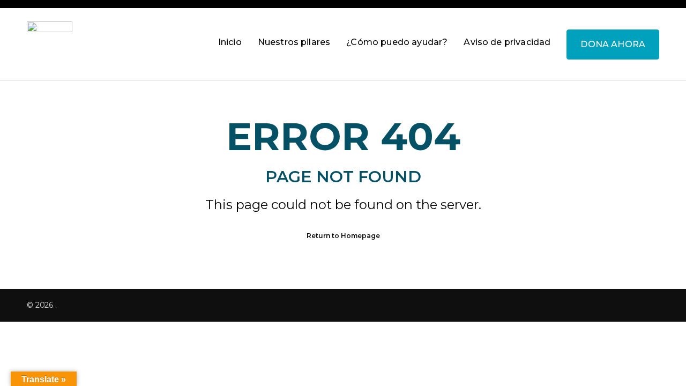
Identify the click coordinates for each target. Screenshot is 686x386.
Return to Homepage (343, 236)
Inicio (230, 42)
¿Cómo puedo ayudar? (397, 42)
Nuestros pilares (294, 42)
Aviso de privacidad (507, 42)
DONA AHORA (612, 44)
